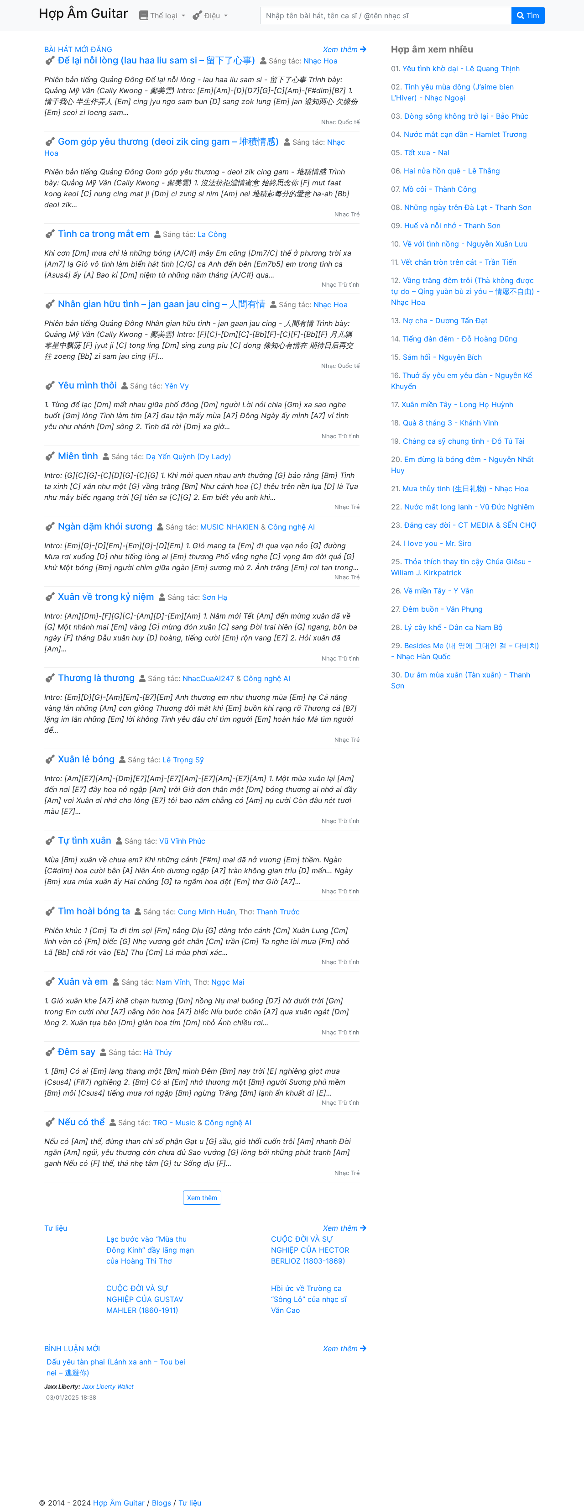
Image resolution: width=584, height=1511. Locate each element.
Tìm (531, 15)
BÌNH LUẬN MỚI (72, 1348)
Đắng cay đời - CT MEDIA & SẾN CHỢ (470, 525)
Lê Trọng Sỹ (183, 759)
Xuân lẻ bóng (86, 759)
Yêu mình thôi (87, 385)
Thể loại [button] (164, 15)
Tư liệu (55, 1228)
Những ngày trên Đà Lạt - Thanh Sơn (468, 207)
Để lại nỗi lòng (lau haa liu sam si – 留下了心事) (157, 60)
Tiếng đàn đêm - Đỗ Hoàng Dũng (459, 338)
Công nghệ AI (291, 526)
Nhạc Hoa (320, 60)
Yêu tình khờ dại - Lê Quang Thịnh (461, 68)
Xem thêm (202, 1197)
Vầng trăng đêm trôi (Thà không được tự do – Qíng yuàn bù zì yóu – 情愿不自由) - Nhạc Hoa (465, 291)
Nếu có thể (81, 1122)
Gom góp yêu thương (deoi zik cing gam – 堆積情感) (168, 141)
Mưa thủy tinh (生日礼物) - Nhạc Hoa (465, 488)
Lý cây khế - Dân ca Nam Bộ (453, 627)
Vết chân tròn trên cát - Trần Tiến (458, 262)
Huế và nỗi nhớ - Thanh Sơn (452, 225)
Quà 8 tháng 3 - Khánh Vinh (450, 422)
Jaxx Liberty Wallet (108, 1386)
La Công (212, 234)
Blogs (161, 1502)
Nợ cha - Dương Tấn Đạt (445, 320)
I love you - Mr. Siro (438, 543)
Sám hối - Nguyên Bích (442, 357)
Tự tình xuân (84, 840)
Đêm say (76, 1051)
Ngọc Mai (228, 981)
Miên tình (78, 456)
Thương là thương (96, 677)
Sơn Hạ (214, 597)
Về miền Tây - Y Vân (439, 590)
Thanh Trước (278, 911)
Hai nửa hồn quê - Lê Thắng (452, 170)
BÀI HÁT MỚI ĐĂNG (78, 49)
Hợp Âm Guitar (119, 1502)
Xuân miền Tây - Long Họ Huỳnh (457, 404)
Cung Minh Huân (206, 911)
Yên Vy (177, 385)
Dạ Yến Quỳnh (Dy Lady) (188, 456)
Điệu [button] (212, 15)
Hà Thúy (157, 1052)
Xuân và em (83, 981)
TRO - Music (174, 1122)
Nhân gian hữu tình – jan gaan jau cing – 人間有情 (162, 304)
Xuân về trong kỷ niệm (106, 596)
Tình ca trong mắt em (104, 233)
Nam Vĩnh (173, 981)
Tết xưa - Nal (426, 152)
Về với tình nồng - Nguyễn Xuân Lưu (465, 243)
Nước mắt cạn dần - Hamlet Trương (465, 134)
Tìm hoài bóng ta (94, 911)
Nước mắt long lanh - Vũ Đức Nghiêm (469, 506)
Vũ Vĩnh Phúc (182, 840)
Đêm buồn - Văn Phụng (443, 609)
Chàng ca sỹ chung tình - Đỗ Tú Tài (464, 441)
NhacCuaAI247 (208, 678)
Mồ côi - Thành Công (439, 189)
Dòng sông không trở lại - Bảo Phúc (466, 116)
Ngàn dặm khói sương (105, 526)
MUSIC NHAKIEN (229, 526)
